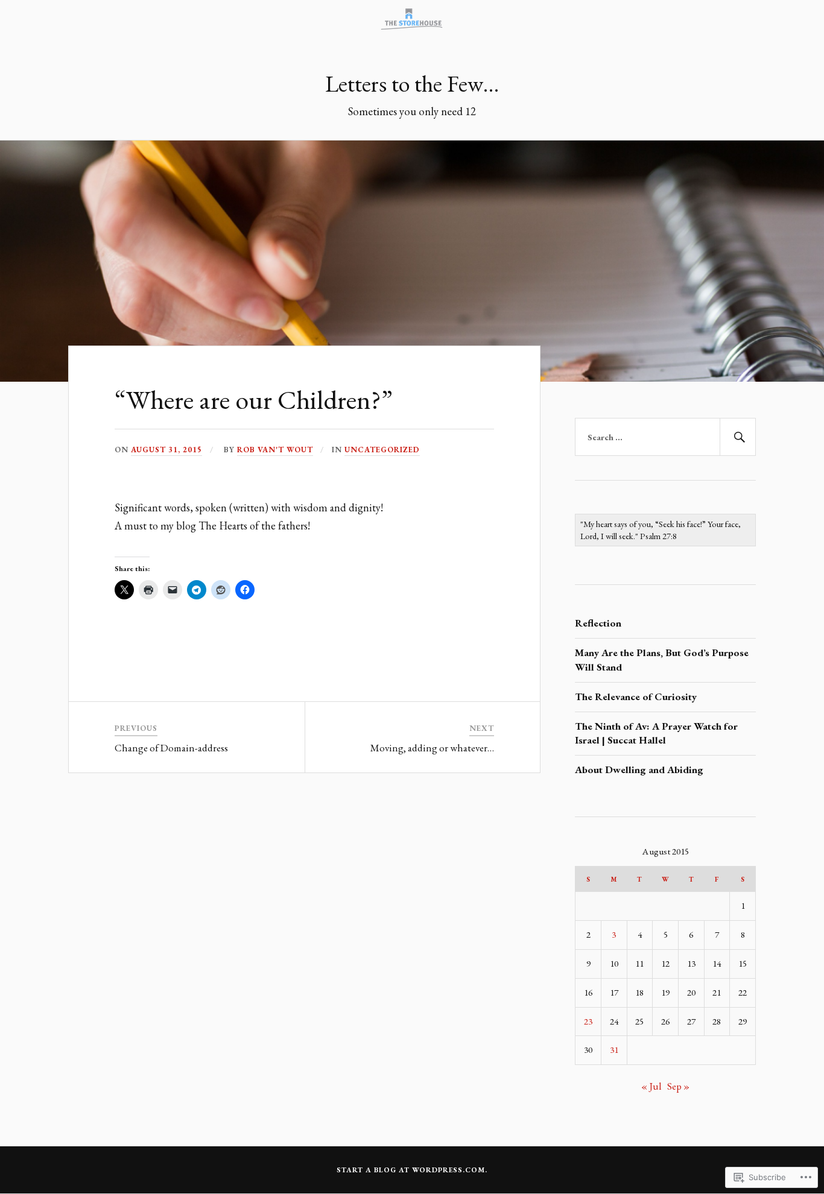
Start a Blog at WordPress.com (411, 1170)
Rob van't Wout (275, 449)
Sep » (678, 1086)
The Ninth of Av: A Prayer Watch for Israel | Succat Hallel (656, 733)
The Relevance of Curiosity (636, 696)
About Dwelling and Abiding (639, 769)
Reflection (598, 623)
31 (614, 1050)
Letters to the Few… (412, 83)
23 (588, 1022)
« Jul (651, 1086)
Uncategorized (382, 449)
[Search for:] (665, 437)
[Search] (738, 437)
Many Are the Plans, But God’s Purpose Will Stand (662, 660)
